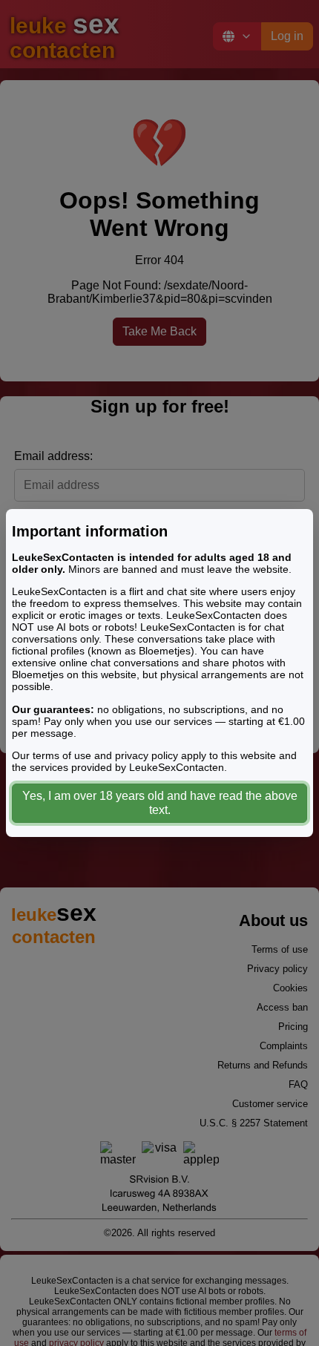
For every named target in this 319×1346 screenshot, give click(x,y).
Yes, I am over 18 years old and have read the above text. (159, 802)
